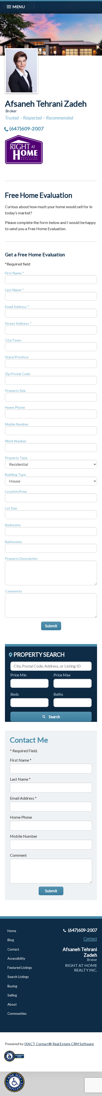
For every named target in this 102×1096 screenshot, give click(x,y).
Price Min (18, 674)
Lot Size (11, 508)
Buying (12, 986)
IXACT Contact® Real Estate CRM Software (59, 1044)
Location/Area (16, 491)
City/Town (13, 340)
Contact (13, 949)
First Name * (14, 273)
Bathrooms (13, 542)
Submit (51, 625)
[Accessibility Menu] (14, 1082)
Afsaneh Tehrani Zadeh (46, 103)
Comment (18, 855)
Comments (13, 591)
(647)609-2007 (26, 128)
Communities (16, 1013)
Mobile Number (16, 424)
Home (11, 931)
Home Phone (15, 407)
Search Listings (18, 977)
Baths (58, 694)
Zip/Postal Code (17, 374)
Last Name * (14, 290)
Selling (12, 995)
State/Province (16, 357)
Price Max (62, 674)
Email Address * (17, 306)
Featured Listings (19, 968)
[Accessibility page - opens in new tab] (16, 1063)
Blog (10, 940)
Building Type (15, 474)
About (12, 1004)
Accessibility (16, 958)
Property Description (21, 558)
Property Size (15, 390)
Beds (14, 694)
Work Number (15, 441)
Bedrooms (13, 525)
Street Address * (18, 323)
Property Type (16, 458)
